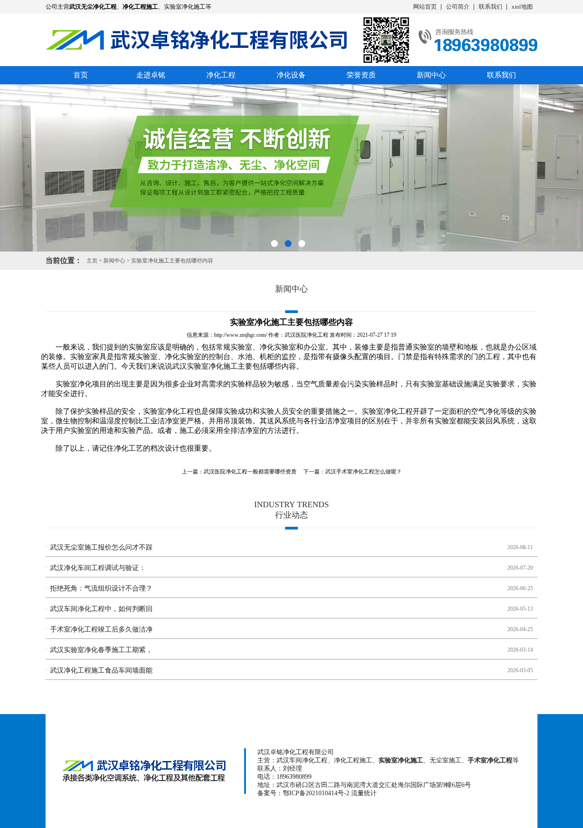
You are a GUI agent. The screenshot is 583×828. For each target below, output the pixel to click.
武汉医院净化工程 (306, 335)
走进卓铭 (150, 75)
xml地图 (522, 6)
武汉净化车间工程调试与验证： (98, 567)
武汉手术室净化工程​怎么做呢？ (363, 471)
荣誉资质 (361, 75)
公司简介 (458, 6)
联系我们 (490, 6)
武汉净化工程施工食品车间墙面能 (101, 670)
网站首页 (425, 6)
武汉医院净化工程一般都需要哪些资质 (250, 471)
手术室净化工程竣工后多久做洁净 (101, 629)
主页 (92, 260)
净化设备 (291, 75)
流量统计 (364, 793)
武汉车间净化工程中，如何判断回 (101, 608)
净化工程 (220, 75)
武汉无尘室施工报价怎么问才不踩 (101, 547)
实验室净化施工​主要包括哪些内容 (172, 260)
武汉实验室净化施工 (205, 366)
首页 (80, 75)
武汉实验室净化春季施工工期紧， (101, 649)
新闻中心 (431, 75)
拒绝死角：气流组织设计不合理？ (101, 588)
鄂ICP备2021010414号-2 (316, 793)
